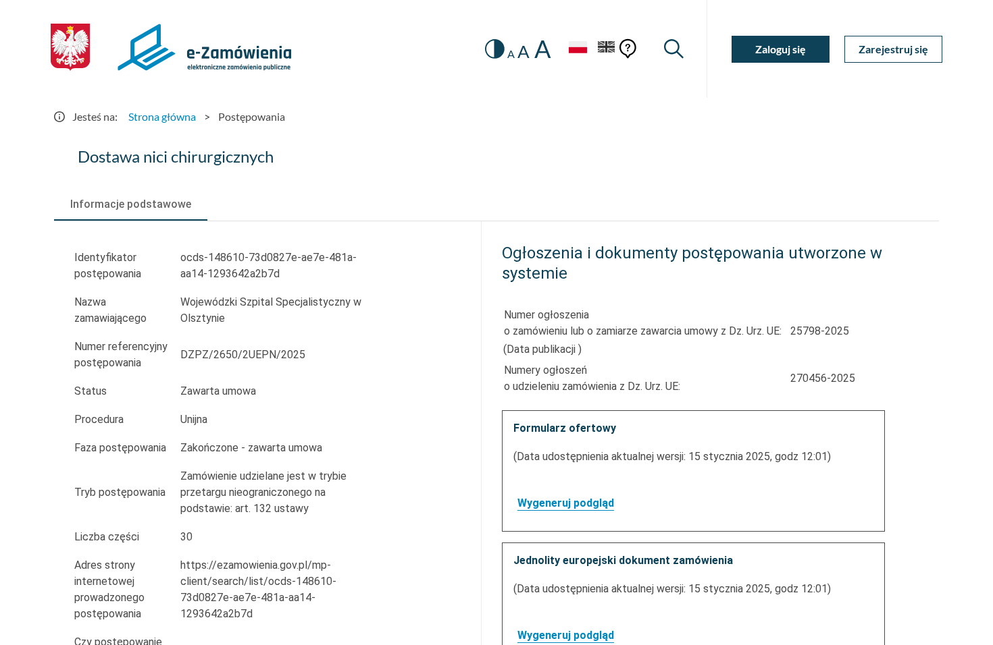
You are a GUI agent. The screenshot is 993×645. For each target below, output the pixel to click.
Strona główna (162, 116)
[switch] (495, 49)
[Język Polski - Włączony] (577, 49)
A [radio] (511, 54)
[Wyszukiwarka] (674, 49)
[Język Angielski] (606, 49)
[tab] (130, 204)
